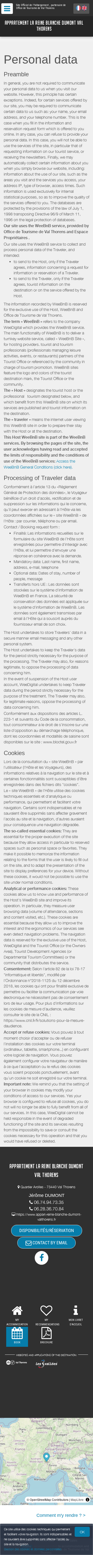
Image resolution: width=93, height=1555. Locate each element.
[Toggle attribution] (88, 1500)
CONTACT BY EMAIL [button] (49, 1242)
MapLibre (77, 1499)
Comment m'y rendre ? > (61, 1515)
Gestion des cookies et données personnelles (33, 1549)
